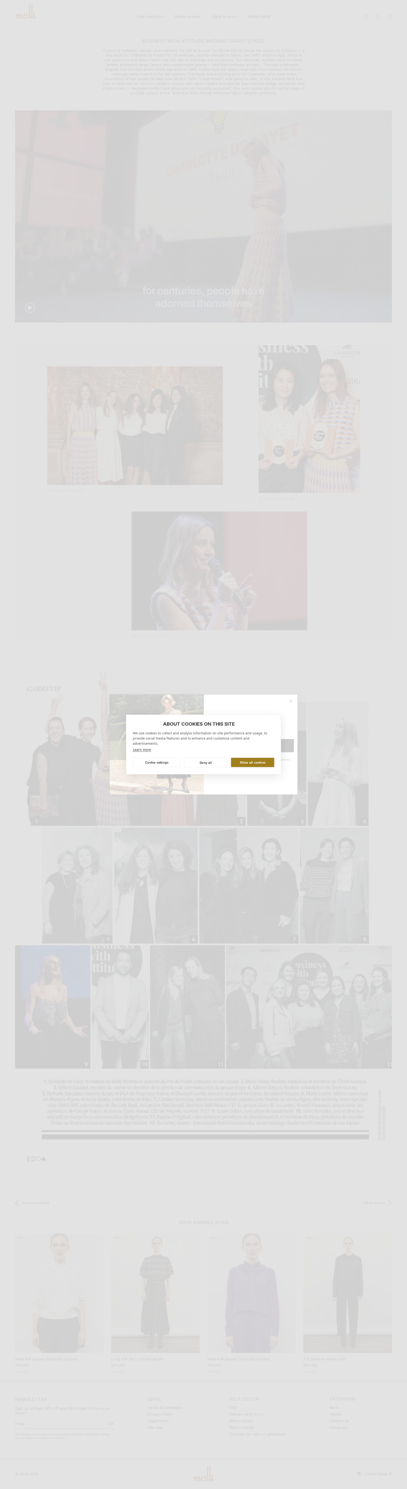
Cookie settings (156, 762)
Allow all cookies (252, 762)
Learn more (142, 749)
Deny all (206, 762)
